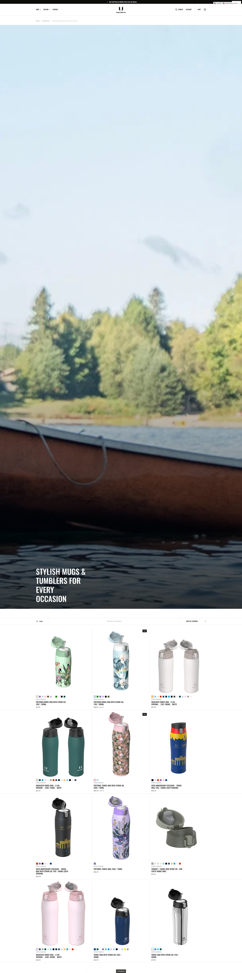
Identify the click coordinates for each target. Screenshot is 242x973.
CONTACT (55, 9)
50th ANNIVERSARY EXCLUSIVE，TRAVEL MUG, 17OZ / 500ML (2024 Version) (166, 786)
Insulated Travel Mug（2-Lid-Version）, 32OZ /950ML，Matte (49, 956)
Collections (46, 21)
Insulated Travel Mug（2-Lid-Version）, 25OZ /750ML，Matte (49, 786)
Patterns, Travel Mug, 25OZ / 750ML (108, 869)
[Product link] (63, 668)
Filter (41, 621)
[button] (226, 3)
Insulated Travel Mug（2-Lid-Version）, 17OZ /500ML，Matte (164, 703)
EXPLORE (45, 9)
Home (38, 21)
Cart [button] (199, 9)
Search (180, 9)
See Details (133, 2)
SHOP (37, 9)
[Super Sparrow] (121, 9)
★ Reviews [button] (121, 971)
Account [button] (189, 9)
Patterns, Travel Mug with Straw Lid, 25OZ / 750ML (109, 786)
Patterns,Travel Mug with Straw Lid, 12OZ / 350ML (51, 703)
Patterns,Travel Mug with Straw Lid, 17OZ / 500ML (109, 703)
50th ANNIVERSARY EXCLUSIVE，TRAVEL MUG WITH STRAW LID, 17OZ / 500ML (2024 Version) (52, 871)
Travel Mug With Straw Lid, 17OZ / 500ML (165, 956)
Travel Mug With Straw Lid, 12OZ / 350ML (107, 956)
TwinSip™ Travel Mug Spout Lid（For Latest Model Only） (166, 870)
